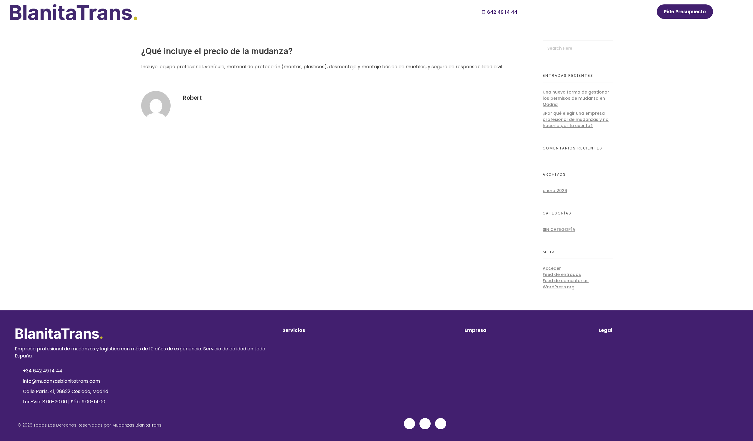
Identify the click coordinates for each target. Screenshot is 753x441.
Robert (192, 98)
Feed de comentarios (566, 281)
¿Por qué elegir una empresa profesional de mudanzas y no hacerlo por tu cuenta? (576, 119)
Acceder (552, 268)
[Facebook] (409, 423)
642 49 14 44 (502, 12)
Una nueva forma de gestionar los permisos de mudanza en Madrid (576, 98)
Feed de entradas (562, 274)
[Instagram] (425, 423)
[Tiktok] (440, 423)
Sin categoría (559, 229)
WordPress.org (558, 287)
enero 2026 (555, 191)
